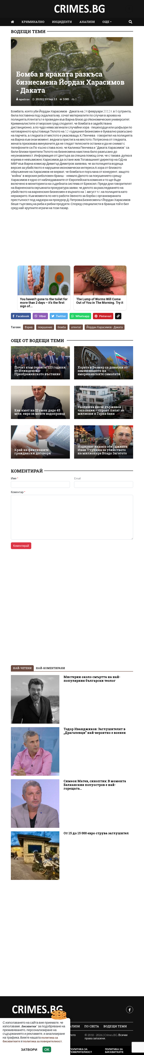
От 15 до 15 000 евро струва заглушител (96, 833)
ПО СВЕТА (91, 1026)
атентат (76, 327)
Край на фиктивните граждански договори (32, 451)
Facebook (22, 316)
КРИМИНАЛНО (33, 22)
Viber (42, 316)
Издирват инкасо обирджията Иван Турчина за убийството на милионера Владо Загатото (102, 450)
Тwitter (61, 316)
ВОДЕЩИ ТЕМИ (28, 31)
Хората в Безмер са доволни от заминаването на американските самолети (103, 371)
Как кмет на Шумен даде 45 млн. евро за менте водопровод (39, 412)
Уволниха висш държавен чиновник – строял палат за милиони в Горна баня (101, 410)
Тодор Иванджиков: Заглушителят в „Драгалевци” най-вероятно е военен (95, 731)
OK (46, 1049)
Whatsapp (82, 316)
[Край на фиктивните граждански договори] (40, 442)
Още (105, 22)
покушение (45, 327)
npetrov (24, 99)
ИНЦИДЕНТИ (62, 22)
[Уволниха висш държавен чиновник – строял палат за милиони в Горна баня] (103, 402)
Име (14, 478)
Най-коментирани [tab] (50, 668)
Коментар (18, 492)
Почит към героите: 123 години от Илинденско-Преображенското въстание (40, 371)
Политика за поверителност (81, 1050)
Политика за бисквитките (114, 1050)
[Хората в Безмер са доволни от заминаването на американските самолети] (103, 362)
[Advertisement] (40, 238)
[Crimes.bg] (37, 1009)
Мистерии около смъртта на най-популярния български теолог (92, 679)
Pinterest (105, 316)
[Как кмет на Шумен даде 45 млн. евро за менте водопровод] (40, 402)
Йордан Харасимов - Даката (104, 327)
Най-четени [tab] (22, 668)
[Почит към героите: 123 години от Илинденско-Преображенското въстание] (40, 362)
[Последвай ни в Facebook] (129, 9)
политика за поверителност (42, 1041)
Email (77, 478)
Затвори (29, 1049)
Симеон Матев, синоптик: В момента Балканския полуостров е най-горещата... (95, 785)
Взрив (29, 327)
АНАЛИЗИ (87, 22)
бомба (62, 327)
